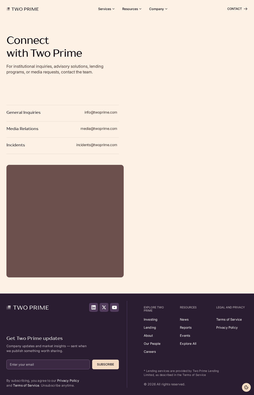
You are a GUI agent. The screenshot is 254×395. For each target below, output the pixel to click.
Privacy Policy (68, 381)
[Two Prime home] (22, 9)
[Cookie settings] (246, 387)
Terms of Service (26, 385)
